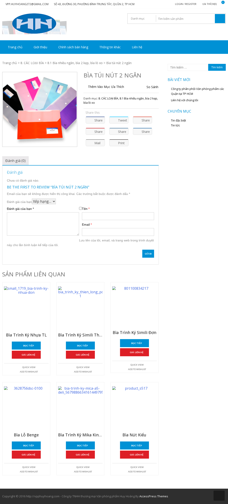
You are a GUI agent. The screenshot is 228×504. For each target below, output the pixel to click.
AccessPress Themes (153, 496)
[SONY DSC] (39, 109)
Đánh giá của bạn (19, 202)
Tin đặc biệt (178, 120)
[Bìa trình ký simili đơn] (134, 307)
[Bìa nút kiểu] (134, 408)
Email (87, 224)
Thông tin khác (110, 47)
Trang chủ (15, 47)
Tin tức (175, 125)
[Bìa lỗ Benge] (26, 408)
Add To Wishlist (29, 371)
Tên (86, 209)
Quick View (28, 367)
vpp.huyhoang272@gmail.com (27, 4)
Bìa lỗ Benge (26, 435)
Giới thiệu (40, 47)
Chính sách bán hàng (73, 47)
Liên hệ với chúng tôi (184, 100)
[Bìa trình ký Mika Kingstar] (80, 408)
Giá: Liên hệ (28, 354)
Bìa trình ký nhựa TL (26, 335)
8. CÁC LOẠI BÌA (32, 63)
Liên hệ (137, 47)
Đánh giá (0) (15, 160)
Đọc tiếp (28, 345)
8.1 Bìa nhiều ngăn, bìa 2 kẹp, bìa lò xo (75, 63)
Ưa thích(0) (209, 4)
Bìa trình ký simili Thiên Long (80, 335)
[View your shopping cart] (220, 4)
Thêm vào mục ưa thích (106, 87)
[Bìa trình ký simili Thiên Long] (80, 308)
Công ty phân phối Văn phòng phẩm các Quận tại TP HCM (197, 91)
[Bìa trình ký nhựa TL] (26, 308)
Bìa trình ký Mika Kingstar (80, 435)
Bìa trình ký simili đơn (134, 332)
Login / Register (185, 4)
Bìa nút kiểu (134, 435)
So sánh (152, 87)
